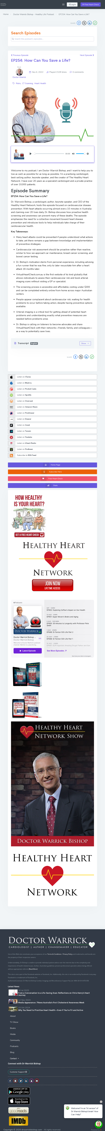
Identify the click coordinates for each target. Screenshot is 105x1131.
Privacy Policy (67, 954)
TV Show (14, 1022)
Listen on (24, 377)
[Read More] (33, 969)
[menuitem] (52, 1017)
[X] (84, 23)
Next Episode (86, 55)
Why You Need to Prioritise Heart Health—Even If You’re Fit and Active (50, 1010)
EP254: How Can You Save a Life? (40, 60)
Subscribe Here (55, 472)
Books (13, 1028)
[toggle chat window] (98, 1124)
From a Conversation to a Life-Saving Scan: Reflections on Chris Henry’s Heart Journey (54, 994)
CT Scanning (27, 83)
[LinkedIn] (90, 23)
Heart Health (40, 83)
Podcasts (14, 1046)
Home (6, 14)
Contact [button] (13, 1058)
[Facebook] (79, 23)
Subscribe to (26, 455)
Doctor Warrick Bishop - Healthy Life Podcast (33, 14)
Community (15, 1040)
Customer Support (17, 1072)
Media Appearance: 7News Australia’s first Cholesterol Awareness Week (51, 1002)
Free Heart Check (91, 4)
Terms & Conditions (54, 954)
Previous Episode (20, 55)
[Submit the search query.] (13, 39)
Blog (12, 1052)
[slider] (49, 153)
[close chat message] (101, 1101)
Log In (73, 4)
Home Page (55, 465)
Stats (55, 485)
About (13, 1016)
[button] (63, 4)
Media (12, 1034)
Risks (18, 83)
